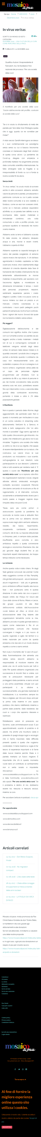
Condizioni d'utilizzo (8, 1022)
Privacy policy (6, 1020)
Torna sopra (19, 1079)
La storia (4, 982)
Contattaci (5, 977)
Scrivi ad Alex (6, 989)
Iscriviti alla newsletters (9, 1032)
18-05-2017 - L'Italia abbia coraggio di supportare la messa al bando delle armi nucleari (20, 886)
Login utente (6, 1034)
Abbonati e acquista (8, 984)
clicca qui (34, 797)
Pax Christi (5, 1003)
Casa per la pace (7, 1005)
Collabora (5, 993)
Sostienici (5, 986)
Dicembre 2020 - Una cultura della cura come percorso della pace (20, 42)
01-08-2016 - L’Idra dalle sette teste (20, 877)
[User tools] (34, 36)
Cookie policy (6, 1017)
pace (5, 56)
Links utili (5, 1008)
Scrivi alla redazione (8, 991)
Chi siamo (5, 979)
